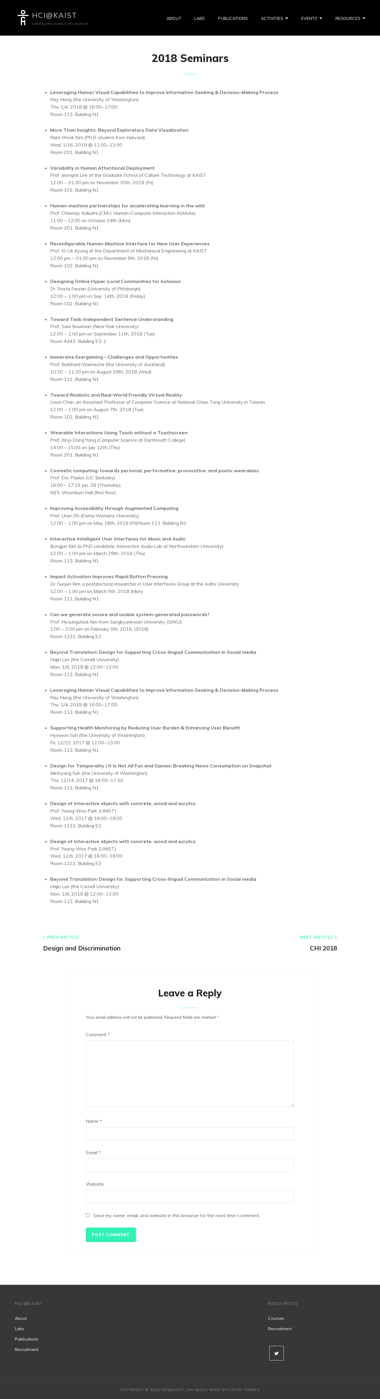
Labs (199, 18)
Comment (98, 1034)
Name (94, 1121)
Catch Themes (244, 1389)
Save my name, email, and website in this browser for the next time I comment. (176, 1215)
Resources (347, 18)
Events (309, 18)
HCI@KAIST (54, 15)
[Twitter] (276, 1353)
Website (95, 1184)
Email (93, 1152)
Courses (276, 1318)
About (174, 18)
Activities (272, 18)
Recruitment (26, 1349)
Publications (233, 18)
